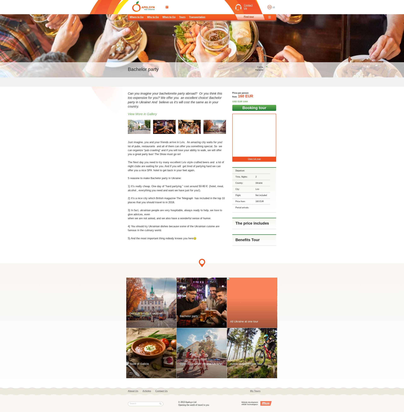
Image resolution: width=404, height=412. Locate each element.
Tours (182, 17)
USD (234, 101)
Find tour (249, 16)
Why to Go (153, 17)
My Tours (255, 391)
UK (274, 7)
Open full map (254, 159)
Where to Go (136, 17)
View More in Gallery (142, 114)
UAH (245, 101)
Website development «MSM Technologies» (249, 403)
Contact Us (161, 391)
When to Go (168, 17)
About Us (133, 391)
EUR (240, 101)
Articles (147, 391)
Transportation (197, 17)
